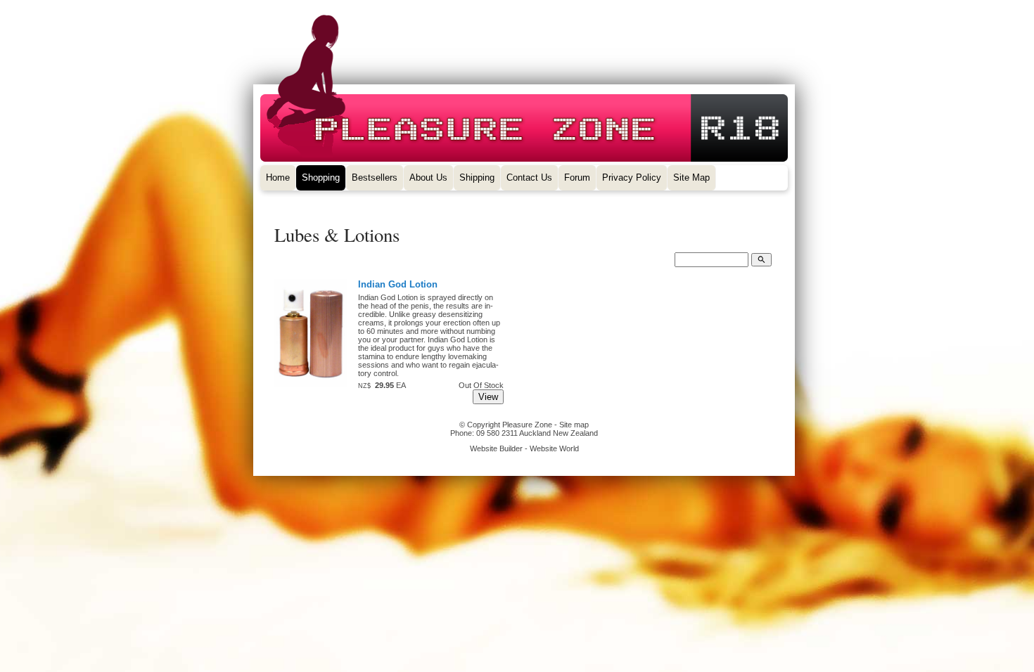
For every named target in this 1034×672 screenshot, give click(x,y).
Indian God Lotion (398, 284)
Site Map (691, 177)
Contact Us (529, 177)
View (488, 397)
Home (278, 177)
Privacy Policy (631, 177)
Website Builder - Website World (524, 448)
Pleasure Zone (527, 424)
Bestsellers (374, 177)
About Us (428, 177)
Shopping (321, 177)
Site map (574, 424)
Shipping (476, 177)
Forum (577, 177)
